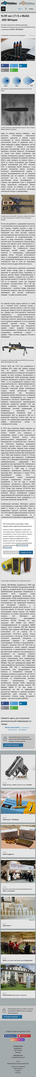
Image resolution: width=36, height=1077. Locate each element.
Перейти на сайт (26, 552)
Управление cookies (11, 552)
